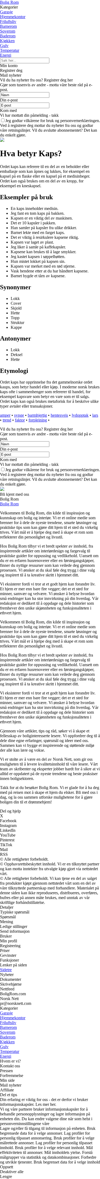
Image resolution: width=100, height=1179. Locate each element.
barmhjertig (37, 415)
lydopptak (80, 415)
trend (7, 420)
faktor (20, 420)
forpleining (38, 420)
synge (19, 415)
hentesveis (59, 415)
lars (95, 415)
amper (5, 415)
